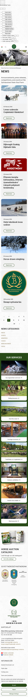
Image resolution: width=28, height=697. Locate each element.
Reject (14, 689)
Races (3, 332)
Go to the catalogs (9, 559)
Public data (4, 668)
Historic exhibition (13, 480)
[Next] (19, 323)
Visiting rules (4, 672)
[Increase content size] (18, 36)
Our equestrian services (13, 378)
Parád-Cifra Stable (13, 500)
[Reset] (1, 9)
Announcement (6, 343)
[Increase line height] (15, 39)
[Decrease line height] (13, 39)
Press (3, 346)
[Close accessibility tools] (4, 9)
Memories (4, 338)
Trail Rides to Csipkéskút (13, 459)
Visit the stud (13, 419)
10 (23, 320)
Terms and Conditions (7, 675)
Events (3, 335)
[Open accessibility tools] (2, 2)
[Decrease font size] (12, 37)
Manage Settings (14, 694)
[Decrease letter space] (15, 41)
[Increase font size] (14, 37)
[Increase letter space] (17, 41)
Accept (14, 685)
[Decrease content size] (15, 36)
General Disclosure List (7, 665)
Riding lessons (13, 398)
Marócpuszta (13, 521)
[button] (5, 47)
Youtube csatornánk (8, 653)
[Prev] (4, 316)
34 (14, 324)
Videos (3, 341)
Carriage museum (13, 439)
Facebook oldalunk (8, 655)
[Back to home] (14, 47)
